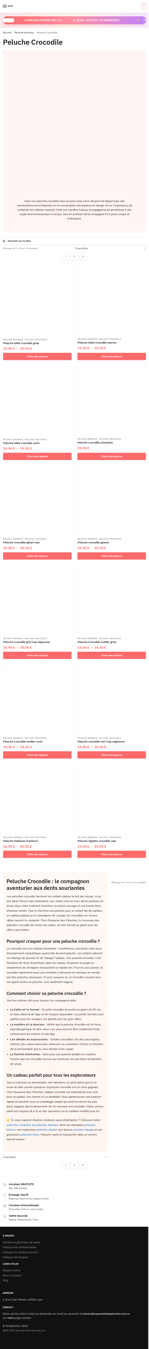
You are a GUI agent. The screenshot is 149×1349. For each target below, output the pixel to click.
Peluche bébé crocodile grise (21, 343)
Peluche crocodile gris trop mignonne (26, 642)
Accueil (7, 32)
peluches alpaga (83, 1130)
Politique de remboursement (20, 1252)
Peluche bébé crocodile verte (21, 443)
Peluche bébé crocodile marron (96, 342)
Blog (5, 1280)
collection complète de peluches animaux (32, 1125)
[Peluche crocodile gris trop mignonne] (37, 600)
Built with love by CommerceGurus (24, 1330)
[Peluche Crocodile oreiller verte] (37, 700)
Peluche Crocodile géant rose (21, 542)
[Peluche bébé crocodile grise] (37, 301)
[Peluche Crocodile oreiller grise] (111, 600)
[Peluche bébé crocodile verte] (37, 401)
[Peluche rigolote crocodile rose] (111, 799)
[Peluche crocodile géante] (111, 501)
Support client (11, 1270)
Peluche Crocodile (36, 339)
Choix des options (37, 356)
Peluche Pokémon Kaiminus (20, 841)
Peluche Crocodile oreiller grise (96, 642)
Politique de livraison (16, 1257)
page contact (23, 1318)
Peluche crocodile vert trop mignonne (101, 741)
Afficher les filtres (19, 241)
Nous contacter (12, 1275)
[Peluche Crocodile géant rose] (37, 501)
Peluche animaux (24, 32)
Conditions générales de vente (21, 1242)
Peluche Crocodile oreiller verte (23, 741)
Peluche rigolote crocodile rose (96, 841)
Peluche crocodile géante (93, 542)
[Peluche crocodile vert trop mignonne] (111, 700)
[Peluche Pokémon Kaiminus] (37, 799)
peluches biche (30, 1135)
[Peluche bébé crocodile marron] (111, 301)
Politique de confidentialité (19, 1247)
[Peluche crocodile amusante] (111, 401)
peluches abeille (47, 1130)
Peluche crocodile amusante (95, 442)
